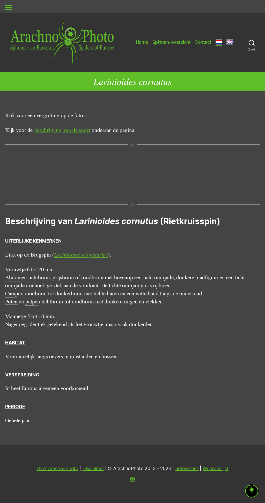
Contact (203, 42)
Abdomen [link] (16, 277)
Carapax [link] (14, 293)
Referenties (187, 468)
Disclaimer (93, 468)
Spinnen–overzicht (171, 42)
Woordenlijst (216, 468)
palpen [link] (32, 301)
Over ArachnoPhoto (57, 468)
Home (142, 42)
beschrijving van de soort (62, 130)
